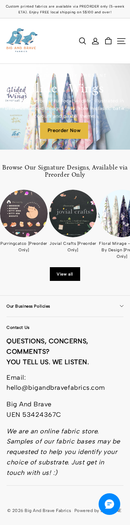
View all (65, 274)
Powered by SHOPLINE (98, 510)
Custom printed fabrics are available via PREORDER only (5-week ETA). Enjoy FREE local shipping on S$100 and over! (66, 9)
